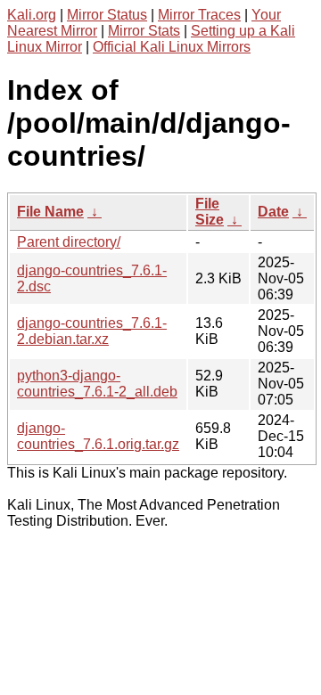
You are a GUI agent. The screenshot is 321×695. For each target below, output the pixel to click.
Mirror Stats (144, 30)
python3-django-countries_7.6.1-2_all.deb (97, 383)
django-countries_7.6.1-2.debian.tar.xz (92, 331)
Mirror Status (107, 14)
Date (273, 211)
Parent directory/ (68, 241)
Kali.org (31, 14)
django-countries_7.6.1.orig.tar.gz (98, 436)
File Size (209, 211)
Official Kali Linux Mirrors (172, 46)
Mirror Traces (199, 14)
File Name (50, 211)
